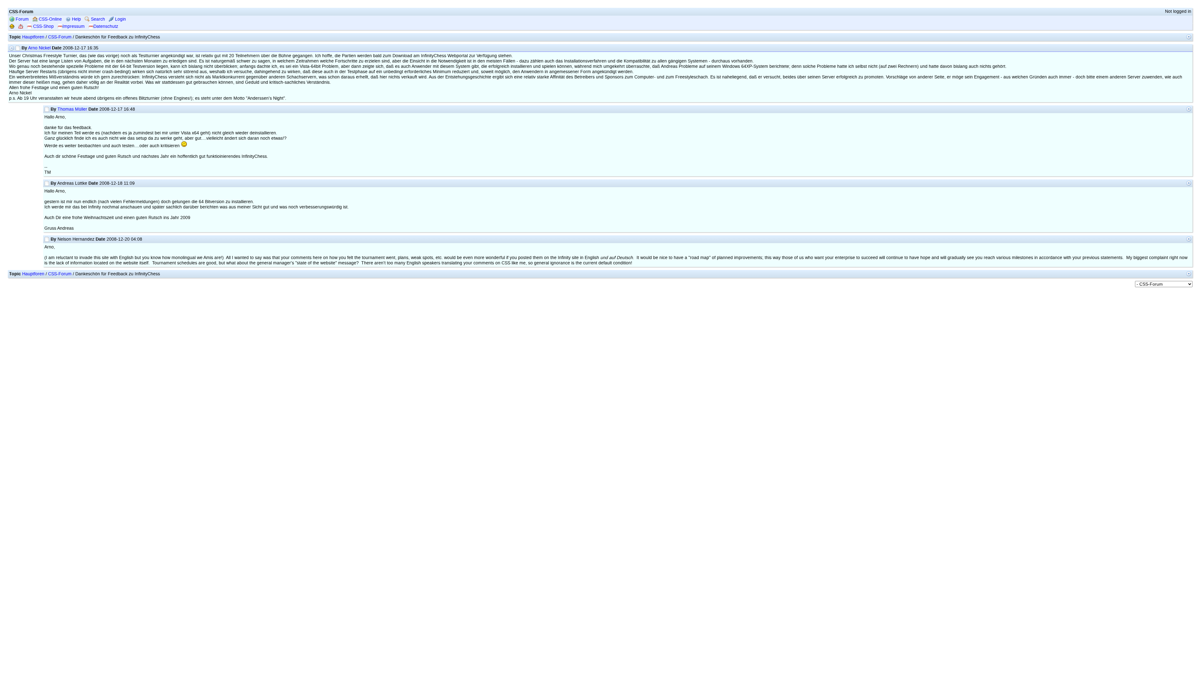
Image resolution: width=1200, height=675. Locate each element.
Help (76, 19)
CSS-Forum (60, 37)
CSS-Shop (43, 26)
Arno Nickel (39, 48)
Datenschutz (105, 26)
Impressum (73, 26)
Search (97, 19)
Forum (21, 19)
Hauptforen (33, 37)
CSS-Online (50, 19)
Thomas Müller (72, 109)
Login (120, 19)
